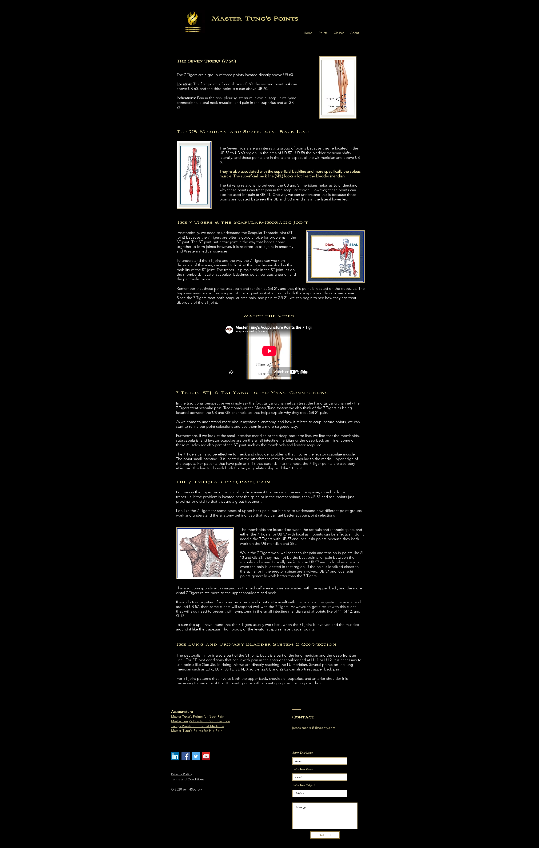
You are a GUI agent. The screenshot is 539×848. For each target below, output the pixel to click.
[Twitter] (196, 756)
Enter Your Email (302, 768)
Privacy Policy (181, 774)
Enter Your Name (302, 752)
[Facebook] (185, 756)
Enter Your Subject (303, 785)
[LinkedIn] (175, 756)
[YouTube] (206, 756)
